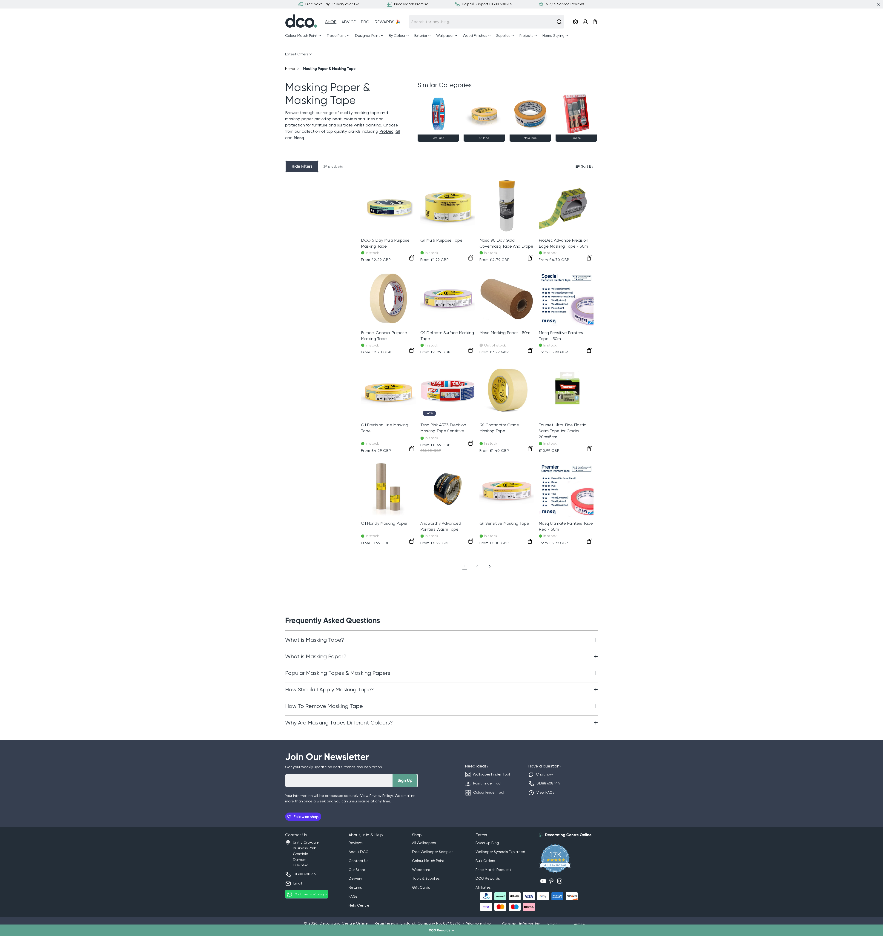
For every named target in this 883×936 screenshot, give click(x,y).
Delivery (355, 878)
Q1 (398, 131)
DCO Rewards (488, 878)
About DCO (359, 852)
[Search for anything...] (559, 22)
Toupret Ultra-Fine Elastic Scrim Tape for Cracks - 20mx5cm (562, 430)
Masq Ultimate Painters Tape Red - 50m (566, 526)
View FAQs (545, 792)
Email (297, 883)
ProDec (386, 131)
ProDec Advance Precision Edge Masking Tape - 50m (563, 243)
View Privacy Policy (376, 795)
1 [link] (464, 566)
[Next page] (490, 566)
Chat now (544, 774)
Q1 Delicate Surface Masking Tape (447, 335)
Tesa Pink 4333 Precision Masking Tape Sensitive (443, 427)
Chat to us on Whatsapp (311, 894)
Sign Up (405, 780)
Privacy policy (478, 924)
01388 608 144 (548, 783)
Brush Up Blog (487, 843)
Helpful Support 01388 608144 (487, 4)
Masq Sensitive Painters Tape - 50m (561, 335)
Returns (355, 887)
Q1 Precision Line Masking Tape (384, 427)
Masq (299, 137)
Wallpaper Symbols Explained (500, 852)
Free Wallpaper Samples (432, 852)
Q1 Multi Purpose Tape (441, 240)
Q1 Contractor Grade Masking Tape (499, 427)
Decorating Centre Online (344, 923)
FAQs (353, 896)
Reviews (356, 843)
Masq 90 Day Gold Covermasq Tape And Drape (506, 243)
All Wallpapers (424, 843)
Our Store (357, 869)
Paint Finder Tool (487, 783)
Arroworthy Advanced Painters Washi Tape (440, 526)
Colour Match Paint (428, 861)
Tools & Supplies (426, 878)
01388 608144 (304, 874)
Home (290, 68)
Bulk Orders (485, 861)
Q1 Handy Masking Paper (384, 523)
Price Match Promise (411, 4)
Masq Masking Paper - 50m (504, 332)
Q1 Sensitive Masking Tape (504, 523)
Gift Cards (421, 887)
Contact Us (358, 861)
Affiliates (483, 887)
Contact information (521, 924)
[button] (441, 930)
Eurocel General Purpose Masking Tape (384, 335)
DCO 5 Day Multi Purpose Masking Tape (385, 243)
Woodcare (421, 869)
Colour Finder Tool (488, 792)
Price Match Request (493, 869)
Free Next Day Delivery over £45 (332, 4)
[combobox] (486, 22)
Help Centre (359, 905)
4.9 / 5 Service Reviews (565, 4)
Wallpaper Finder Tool (491, 774)
